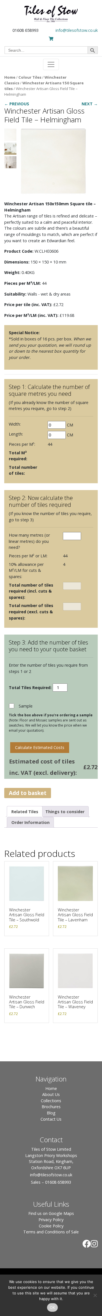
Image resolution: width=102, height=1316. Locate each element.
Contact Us (51, 1119)
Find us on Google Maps (51, 1213)
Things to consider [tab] (64, 811)
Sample (26, 706)
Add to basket (27, 793)
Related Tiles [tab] (24, 811)
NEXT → (90, 103)
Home (9, 77)
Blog (51, 1113)
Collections (51, 1100)
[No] (95, 1295)
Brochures (51, 1106)
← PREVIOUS (16, 103)
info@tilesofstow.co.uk (77, 30)
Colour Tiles (29, 77)
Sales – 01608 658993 (51, 1182)
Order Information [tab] (30, 822)
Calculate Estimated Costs (39, 747)
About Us (51, 1094)
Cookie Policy (51, 1226)
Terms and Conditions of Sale (51, 1232)
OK (52, 1307)
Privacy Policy (51, 1219)
